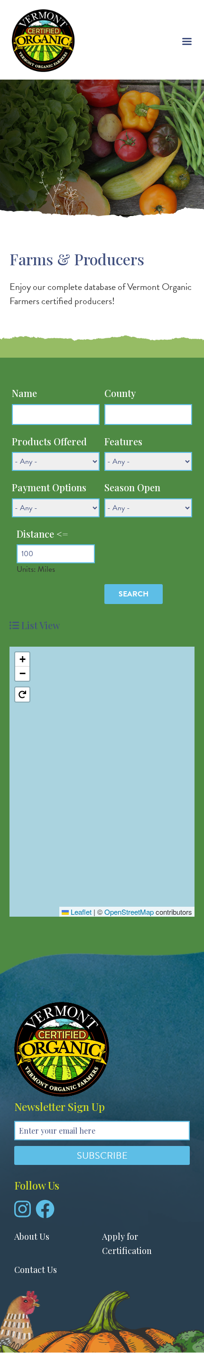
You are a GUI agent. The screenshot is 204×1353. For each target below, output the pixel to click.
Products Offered (49, 441)
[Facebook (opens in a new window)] (45, 1213)
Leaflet (80, 912)
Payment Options (49, 487)
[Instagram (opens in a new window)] (22, 1213)
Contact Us (35, 1269)
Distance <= (42, 533)
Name (24, 393)
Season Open (132, 487)
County (120, 393)
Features (123, 441)
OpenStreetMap (129, 912)
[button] (22, 659)
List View (40, 625)
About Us (31, 1236)
